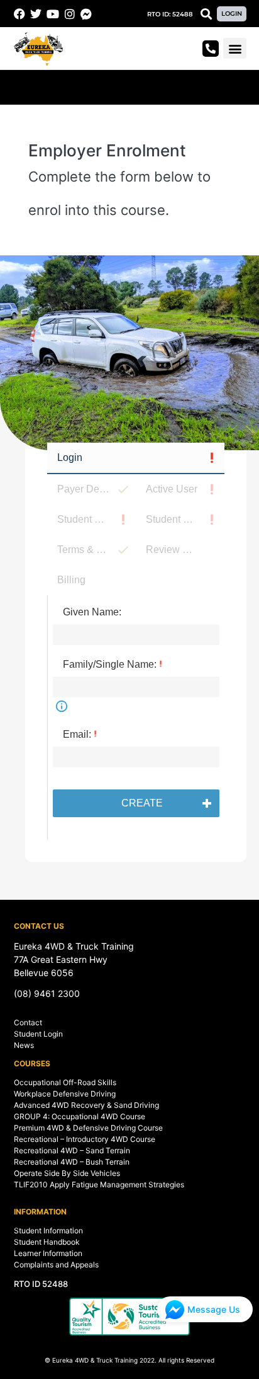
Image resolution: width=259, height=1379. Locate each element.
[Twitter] (36, 14)
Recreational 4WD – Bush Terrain (72, 1162)
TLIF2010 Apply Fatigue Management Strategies (99, 1184)
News (24, 1045)
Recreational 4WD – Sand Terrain (72, 1150)
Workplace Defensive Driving (65, 1093)
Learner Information (48, 1253)
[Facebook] (19, 14)
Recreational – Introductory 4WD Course (84, 1139)
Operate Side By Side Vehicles (67, 1173)
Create (142, 803)
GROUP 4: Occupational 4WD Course (79, 1116)
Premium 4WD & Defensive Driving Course (88, 1127)
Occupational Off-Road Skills (65, 1082)
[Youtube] (53, 14)
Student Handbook (47, 1242)
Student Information (48, 1230)
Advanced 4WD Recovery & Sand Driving (86, 1105)
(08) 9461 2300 (47, 993)
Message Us (213, 1309)
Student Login (38, 1034)
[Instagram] (70, 14)
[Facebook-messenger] (86, 14)
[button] (170, 14)
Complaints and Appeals (56, 1264)
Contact (28, 1022)
